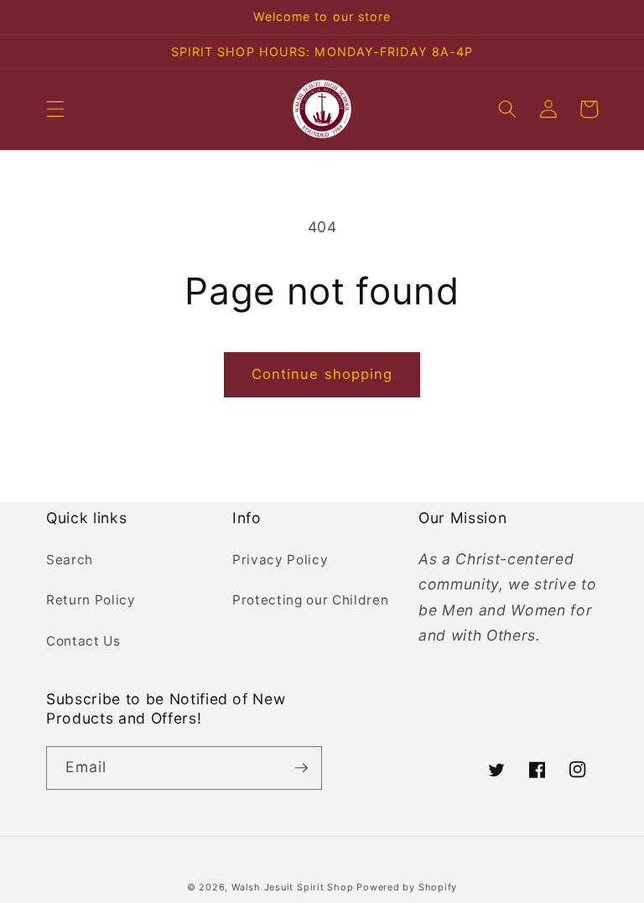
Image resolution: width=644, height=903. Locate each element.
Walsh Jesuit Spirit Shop (293, 887)
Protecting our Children (310, 600)
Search (69, 560)
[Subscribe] (301, 768)
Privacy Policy (280, 560)
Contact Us (83, 641)
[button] (55, 109)
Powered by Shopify (406, 887)
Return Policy (91, 600)
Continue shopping (322, 374)
